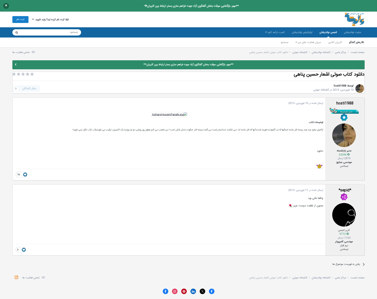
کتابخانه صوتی (321, 90)
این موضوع (31, 32)
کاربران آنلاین (335, 42)
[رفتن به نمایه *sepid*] (344, 215)
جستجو (284, 42)
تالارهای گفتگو (356, 42)
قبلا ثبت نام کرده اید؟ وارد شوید (51, 19)
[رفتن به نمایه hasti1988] (359, 88)
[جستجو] (16, 32)
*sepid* (345, 190)
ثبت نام (20, 19)
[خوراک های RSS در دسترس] (16, 278)
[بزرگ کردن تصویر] (169, 114)
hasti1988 (340, 85)
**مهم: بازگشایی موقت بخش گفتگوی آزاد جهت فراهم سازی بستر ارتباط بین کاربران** (191, 6)
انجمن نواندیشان (328, 32)
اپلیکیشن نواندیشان (302, 32)
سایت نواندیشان (352, 32)
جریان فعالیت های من (309, 42)
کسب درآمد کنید (276, 32)
